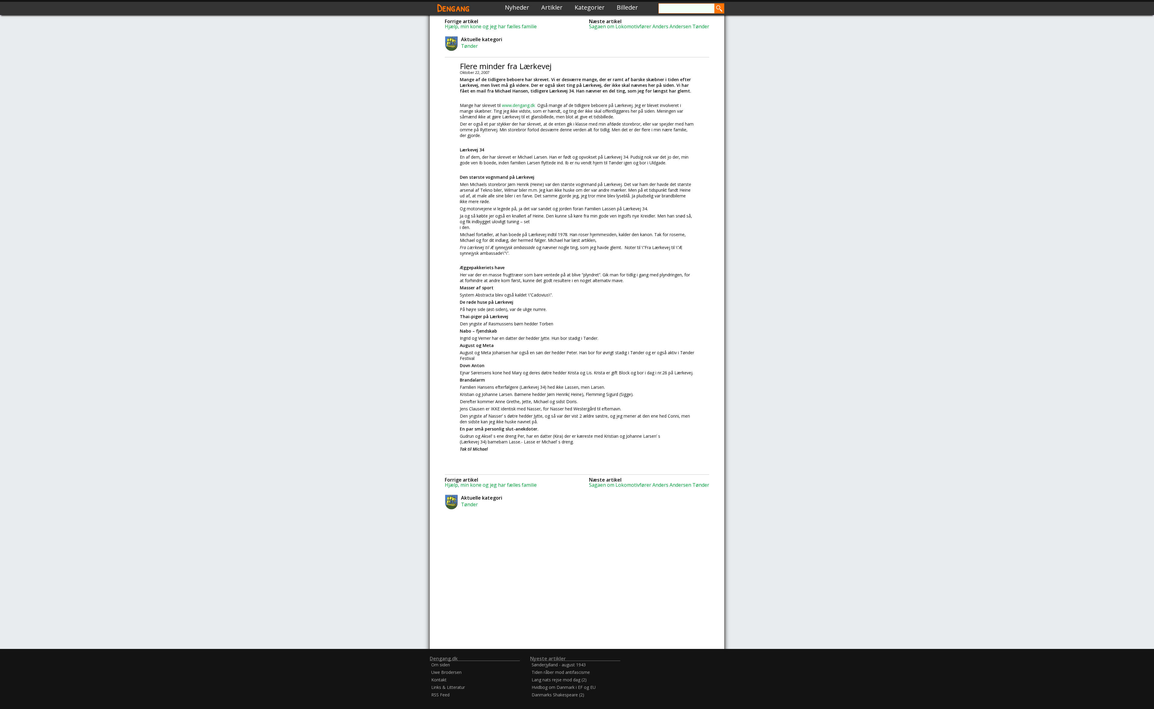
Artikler (552, 7)
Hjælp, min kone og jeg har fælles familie (491, 26)
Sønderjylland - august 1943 (559, 665)
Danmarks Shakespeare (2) (558, 695)
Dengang (453, 7)
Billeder (627, 7)
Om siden (440, 665)
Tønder (469, 46)
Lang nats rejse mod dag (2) (559, 680)
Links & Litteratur (448, 687)
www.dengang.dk (519, 105)
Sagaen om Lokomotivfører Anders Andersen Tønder (649, 26)
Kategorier (590, 7)
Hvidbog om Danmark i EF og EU (564, 687)
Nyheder (517, 7)
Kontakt (439, 680)
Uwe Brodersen (446, 672)
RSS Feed (440, 695)
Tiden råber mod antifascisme (561, 672)
